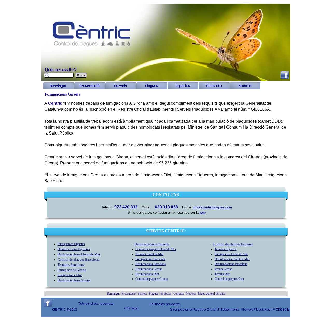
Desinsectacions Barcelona (231, 264)
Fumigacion (71, 244)
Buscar (81, 75)
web (203, 212)
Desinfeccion (74, 249)
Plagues (153, 293)
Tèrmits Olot (222, 274)
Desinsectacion (79, 254)
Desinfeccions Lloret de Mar (232, 259)
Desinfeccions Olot (147, 274)
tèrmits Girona (223, 269)
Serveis (142, 293)
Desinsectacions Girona (74, 280)
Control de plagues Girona (151, 279)
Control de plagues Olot (229, 279)
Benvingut (113, 293)
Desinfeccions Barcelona (150, 264)
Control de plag (78, 259)
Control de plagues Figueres (233, 244)
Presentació (129, 293)
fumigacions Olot (70, 275)
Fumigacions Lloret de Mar (231, 254)
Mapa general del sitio (211, 293)
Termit (71, 265)
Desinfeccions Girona (148, 269)
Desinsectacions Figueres (152, 244)
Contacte (178, 293)
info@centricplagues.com (212, 207)
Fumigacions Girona (72, 270)
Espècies (166, 293)
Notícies (191, 293)
